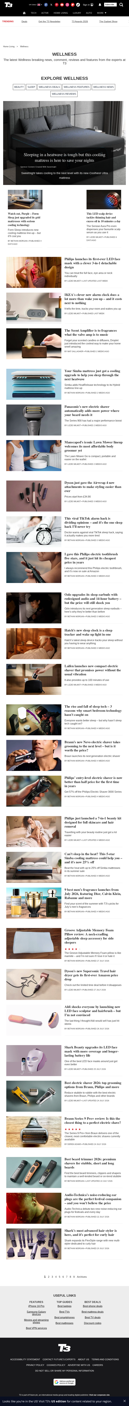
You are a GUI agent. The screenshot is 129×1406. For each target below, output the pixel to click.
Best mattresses (64, 1323)
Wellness (24, 46)
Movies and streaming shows (36, 1321)
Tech (33, 12)
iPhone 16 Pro (36, 1306)
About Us (83, 1359)
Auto (89, 12)
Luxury (77, 12)
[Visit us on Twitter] (51, 5)
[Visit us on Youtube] (62, 5)
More (100, 12)
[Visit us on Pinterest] (57, 5)
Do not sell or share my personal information (64, 1370)
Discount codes (92, 1323)
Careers (98, 1365)
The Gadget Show (108, 21)
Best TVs (64, 1311)
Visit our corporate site (99, 1395)
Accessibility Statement (25, 1359)
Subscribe (109, 4)
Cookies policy (56, 1365)
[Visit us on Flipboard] (73, 5)
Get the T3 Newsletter (49, 21)
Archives (82, 1277)
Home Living (61, 12)
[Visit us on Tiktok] (78, 5)
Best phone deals (92, 1306)
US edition (58, 1401)
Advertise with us (79, 1365)
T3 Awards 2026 (80, 21)
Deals (24, 21)
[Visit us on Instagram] (67, 5)
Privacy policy (35, 1365)
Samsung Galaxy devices (36, 1313)
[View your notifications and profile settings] (100, 5)
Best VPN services (36, 1328)
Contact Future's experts (59, 1359)
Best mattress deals (93, 1311)
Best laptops (64, 1306)
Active (45, 12)
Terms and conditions (105, 1359)
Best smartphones (64, 1317)
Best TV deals (93, 1317)
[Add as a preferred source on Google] (64, 1382)
